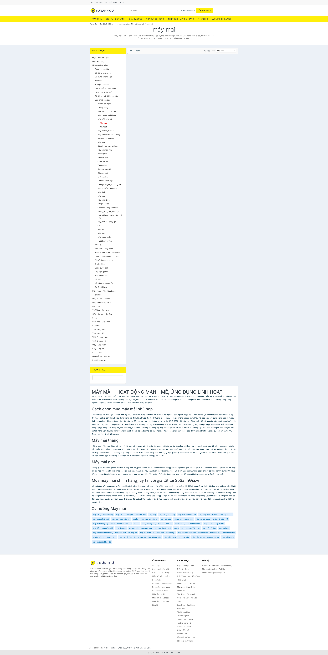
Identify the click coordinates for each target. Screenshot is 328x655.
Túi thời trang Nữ (99, 341)
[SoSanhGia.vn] (102, 10)
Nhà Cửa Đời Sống (155, 19)
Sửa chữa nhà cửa (122, 24)
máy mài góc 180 (220, 519)
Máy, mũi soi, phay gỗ (107, 222)
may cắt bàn (146, 528)
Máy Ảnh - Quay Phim (101, 302)
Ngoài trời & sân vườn (104, 92)
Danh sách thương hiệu (162, 583)
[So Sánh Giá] (102, 563)
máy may (152, 514)
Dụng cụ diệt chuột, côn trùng (107, 256)
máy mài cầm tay (124, 523)
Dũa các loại (103, 173)
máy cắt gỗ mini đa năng (103, 514)
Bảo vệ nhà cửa (101, 275)
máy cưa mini (183, 537)
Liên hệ (122, 2)
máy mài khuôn (228, 537)
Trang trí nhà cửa (102, 84)
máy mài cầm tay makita (214, 523)
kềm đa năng (121, 528)
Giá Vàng (131, 648)
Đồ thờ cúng (100, 279)
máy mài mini (145, 533)
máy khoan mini (154, 537)
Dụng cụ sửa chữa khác (107, 188)
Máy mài (103, 123)
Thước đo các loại (105, 181)
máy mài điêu (140, 514)
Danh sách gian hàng (161, 587)
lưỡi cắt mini (134, 528)
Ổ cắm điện (100, 264)
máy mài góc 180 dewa (191, 528)
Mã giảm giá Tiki (159, 594)
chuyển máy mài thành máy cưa (188, 523)
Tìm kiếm (206, 10)
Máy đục (101, 229)
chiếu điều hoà (229, 533)
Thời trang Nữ (98, 333)
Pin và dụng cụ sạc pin (104, 260)
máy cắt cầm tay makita (222, 514)
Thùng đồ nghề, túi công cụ (109, 184)
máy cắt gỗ (171, 533)
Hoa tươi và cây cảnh (104, 248)
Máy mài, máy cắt (137, 24)
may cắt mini (215, 533)
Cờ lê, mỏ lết (103, 161)
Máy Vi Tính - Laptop (222, 19)
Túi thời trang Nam (100, 337)
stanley (136, 519)
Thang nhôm (103, 165)
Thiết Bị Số (203, 19)
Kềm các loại (103, 177)
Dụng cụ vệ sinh (101, 268)
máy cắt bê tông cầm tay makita (132, 537)
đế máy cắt (132, 533)
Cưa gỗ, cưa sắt (104, 169)
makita (137, 523)
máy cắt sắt (203, 533)
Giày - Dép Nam (99, 345)
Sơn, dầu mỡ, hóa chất (107, 111)
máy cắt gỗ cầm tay (166, 514)
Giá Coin (147, 648)
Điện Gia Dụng (135, 19)
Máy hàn (101, 142)
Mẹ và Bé (96, 306)
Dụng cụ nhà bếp (102, 69)
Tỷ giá (106, 648)
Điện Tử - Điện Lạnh (115, 19)
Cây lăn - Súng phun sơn (108, 207)
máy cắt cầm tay (165, 523)
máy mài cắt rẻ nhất (101, 519)
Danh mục (103, 2)
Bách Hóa (96, 325)
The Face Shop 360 (118, 648)
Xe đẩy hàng (103, 107)
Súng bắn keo (103, 204)
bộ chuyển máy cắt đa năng (104, 537)
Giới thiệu (113, 2)
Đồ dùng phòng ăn (103, 73)
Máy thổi (101, 192)
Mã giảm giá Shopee (160, 601)
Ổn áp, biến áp (101, 287)
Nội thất (98, 81)
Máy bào (101, 233)
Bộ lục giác (102, 154)
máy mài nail (120, 533)
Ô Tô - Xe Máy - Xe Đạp (102, 314)
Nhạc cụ (98, 245)
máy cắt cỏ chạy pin (124, 514)
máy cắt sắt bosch (203, 519)
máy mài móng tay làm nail (104, 523)
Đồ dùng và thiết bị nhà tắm (106, 96)
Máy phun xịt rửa (105, 150)
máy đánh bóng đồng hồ (103, 528)
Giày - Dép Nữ (98, 349)
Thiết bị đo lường (105, 241)
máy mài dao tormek (162, 528)
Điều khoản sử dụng (160, 573)
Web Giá (139, 648)
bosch (176, 528)
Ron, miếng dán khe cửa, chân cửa (110, 216)
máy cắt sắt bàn (209, 528)
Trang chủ (94, 2)
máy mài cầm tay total (187, 514)
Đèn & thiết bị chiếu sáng (105, 88)
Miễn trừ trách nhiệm (161, 576)
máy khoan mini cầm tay (103, 533)
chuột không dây (149, 523)
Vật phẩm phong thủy (104, 283)
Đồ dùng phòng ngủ (103, 77)
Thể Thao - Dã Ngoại (101, 310)
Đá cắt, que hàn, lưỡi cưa (108, 146)
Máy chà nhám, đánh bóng (109, 134)
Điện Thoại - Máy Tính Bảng (181, 19)
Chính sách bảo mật (160, 569)
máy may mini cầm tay (121, 519)
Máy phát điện (104, 200)
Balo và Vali (97, 352)
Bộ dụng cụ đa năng (106, 138)
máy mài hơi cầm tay (149, 519)
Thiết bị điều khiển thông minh (107, 252)
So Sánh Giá (175, 653)
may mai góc (224, 528)
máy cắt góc (166, 519)
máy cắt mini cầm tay (187, 533)
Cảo (99, 225)
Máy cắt (103, 127)
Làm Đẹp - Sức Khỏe (101, 322)
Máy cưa (101, 196)
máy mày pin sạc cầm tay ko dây (205, 537)
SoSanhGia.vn (162, 653)
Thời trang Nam (98, 329)
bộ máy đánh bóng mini (183, 519)
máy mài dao (158, 533)
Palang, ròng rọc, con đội (108, 211)
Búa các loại (103, 157)
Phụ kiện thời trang (100, 360)
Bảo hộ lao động (104, 104)
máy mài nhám (169, 537)
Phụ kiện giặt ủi (101, 272)
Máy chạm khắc (104, 237)
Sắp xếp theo (209, 51)
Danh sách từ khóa (160, 590)
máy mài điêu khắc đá (102, 542)
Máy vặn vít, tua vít (106, 131)
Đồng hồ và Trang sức (101, 356)
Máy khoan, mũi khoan (107, 115)
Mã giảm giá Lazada (160, 598)
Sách (94, 318)
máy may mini (204, 514)
